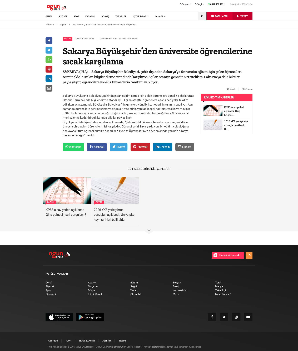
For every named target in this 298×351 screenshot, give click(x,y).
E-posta (186, 147)
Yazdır (232, 89)
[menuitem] (52, 16)
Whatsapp (74, 147)
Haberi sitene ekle (229, 255)
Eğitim (67, 39)
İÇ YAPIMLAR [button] (140, 16)
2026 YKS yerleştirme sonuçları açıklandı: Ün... (236, 125)
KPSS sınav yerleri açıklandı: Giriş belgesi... (234, 111)
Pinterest (141, 147)
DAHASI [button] (159, 16)
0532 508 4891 (217, 4)
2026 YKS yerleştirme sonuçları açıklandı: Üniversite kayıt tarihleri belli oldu (114, 215)
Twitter (120, 147)
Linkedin (164, 147)
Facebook (98, 147)
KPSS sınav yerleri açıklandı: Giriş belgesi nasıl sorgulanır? (66, 212)
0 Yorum (248, 89)
